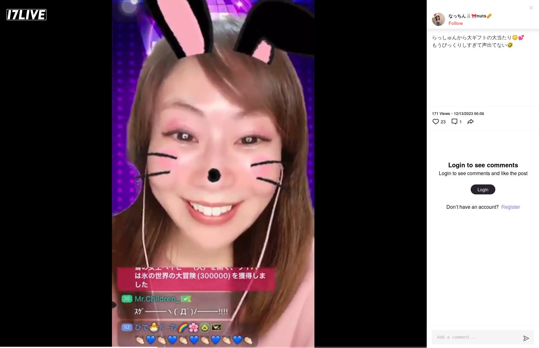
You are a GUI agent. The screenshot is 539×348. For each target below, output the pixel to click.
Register (510, 206)
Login (483, 189)
